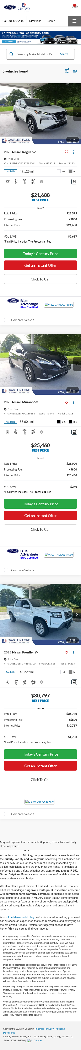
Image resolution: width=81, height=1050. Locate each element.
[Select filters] (66, 71)
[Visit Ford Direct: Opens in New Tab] (35, 1040)
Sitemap (40, 1028)
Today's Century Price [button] (40, 253)
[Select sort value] (74, 71)
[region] (40, 228)
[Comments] (74, 181)
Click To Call (40, 279)
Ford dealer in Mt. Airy (21, 917)
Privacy (50, 1028)
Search (64, 54)
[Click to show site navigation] (74, 21)
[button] (13, 21)
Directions (35, 21)
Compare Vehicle (22, 320)
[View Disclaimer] (41, 181)
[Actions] (73, 151)
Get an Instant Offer (40, 265)
